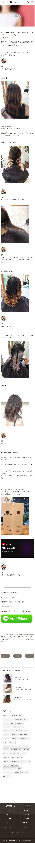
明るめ (4, 742)
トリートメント (24, 772)
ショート (5, 723)
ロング (13, 738)
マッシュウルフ (18, 719)
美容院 (19, 769)
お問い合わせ (6, 757)
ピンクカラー (20, 723)
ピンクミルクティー (8, 719)
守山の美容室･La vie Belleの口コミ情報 (20, 749)
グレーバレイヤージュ (23, 734)
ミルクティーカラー (8, 772)
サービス (5, 753)
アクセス (24, 753)
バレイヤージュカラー (8, 730)
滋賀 (12, 765)
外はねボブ (12, 723)
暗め (20, 715)
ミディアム (13, 734)
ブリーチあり (6, 738)
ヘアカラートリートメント (9, 769)
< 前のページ (5, 656)
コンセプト (5, 749)
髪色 (14, 727)
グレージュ (14, 715)
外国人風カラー (7, 776)
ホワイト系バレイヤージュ (23, 738)
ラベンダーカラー (23, 730)
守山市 (16, 765)
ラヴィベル (27, 761)
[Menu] (32, 2)
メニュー (12, 753)
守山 (22, 761)
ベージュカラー (7, 727)
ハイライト (5, 734)
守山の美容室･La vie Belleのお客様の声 (12, 746)
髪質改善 (17, 772)
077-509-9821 (8, 606)
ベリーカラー (20, 727)
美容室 (25, 746)
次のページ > (29, 656)
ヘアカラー (5, 765)
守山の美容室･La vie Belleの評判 (11, 761)
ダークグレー (6, 715)
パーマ (25, 719)
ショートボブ (12, 742)
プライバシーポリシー (17, 757)
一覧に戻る (17, 656)
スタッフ (18, 753)
